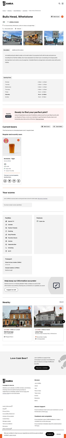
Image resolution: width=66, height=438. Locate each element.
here (46, 411)
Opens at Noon (14, 22)
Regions (10, 10)
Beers (36, 400)
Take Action (38, 393)
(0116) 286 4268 (9, 28)
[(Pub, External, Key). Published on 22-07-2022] (48, 323)
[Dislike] (14, 180)
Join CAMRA (38, 383)
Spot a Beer (59, 126)
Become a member (42, 198)
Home (4, 10)
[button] (63, 321)
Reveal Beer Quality (42, 336)
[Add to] (62, 16)
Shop (4, 408)
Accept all (50, 434)
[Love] (9, 180)
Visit (36, 388)
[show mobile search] (59, 3)
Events (36, 395)
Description (6, 50)
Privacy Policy (6, 411)
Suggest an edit (11, 289)
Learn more (12, 435)
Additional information (18, 50)
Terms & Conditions (7, 423)
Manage (59, 434)
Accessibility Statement (8, 413)
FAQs (25, 391)
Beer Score (56, 16)
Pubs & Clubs (38, 390)
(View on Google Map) (28, 25)
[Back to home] (8, 3)
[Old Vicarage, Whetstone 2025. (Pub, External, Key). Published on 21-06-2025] (17, 323)
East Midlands (17, 10)
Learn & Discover (7, 406)
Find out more (40, 119)
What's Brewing (7, 428)
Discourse (5, 426)
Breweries (37, 398)
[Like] (5, 180)
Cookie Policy (6, 418)
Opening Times (7, 77)
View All (61, 301)
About (36, 385)
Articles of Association (8, 416)
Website (19, 28)
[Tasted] (18, 180)
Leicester (25, 10)
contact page (6, 393)
